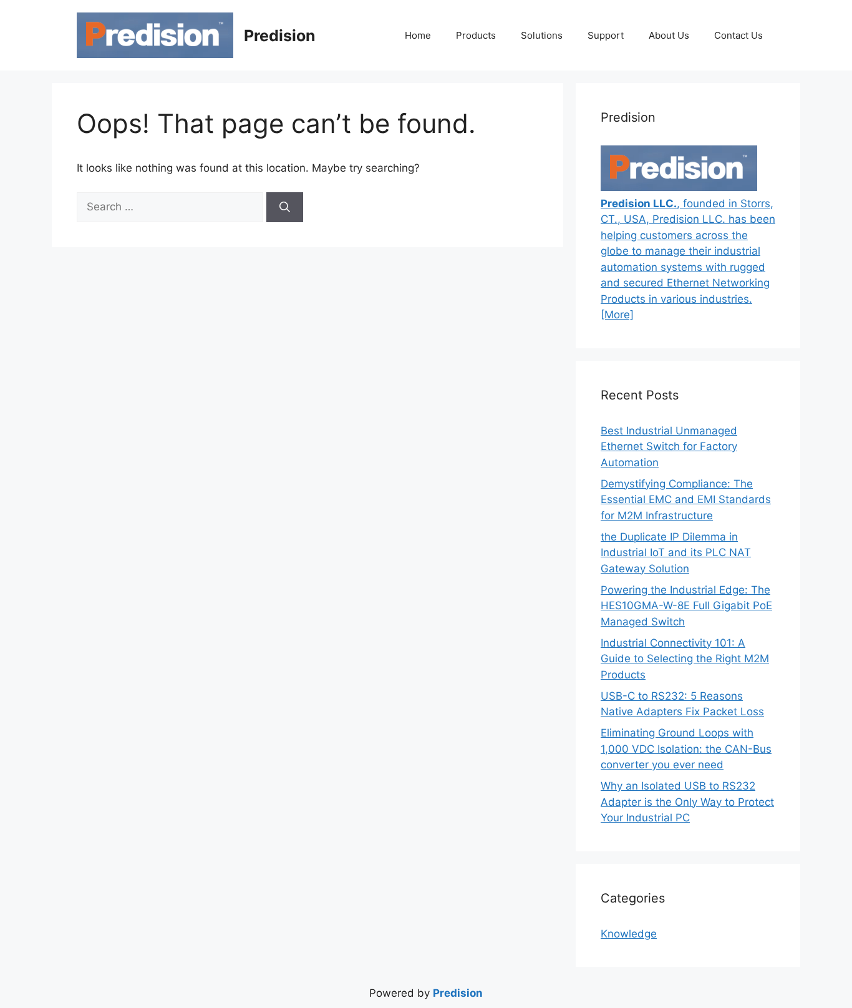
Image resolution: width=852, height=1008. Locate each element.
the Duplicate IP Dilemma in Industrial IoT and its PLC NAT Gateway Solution (676, 553)
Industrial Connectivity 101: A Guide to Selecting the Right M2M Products (685, 659)
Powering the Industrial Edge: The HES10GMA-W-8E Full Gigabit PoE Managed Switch (686, 606)
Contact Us (738, 35)
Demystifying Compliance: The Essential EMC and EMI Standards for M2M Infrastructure (686, 499)
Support (606, 35)
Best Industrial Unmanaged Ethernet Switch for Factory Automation (669, 446)
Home (418, 35)
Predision (280, 35)
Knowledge (629, 933)
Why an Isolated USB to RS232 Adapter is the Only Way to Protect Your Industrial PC (687, 802)
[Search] (284, 207)
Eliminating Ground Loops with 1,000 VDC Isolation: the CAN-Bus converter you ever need (686, 749)
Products (476, 35)
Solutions (542, 35)
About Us (669, 35)
